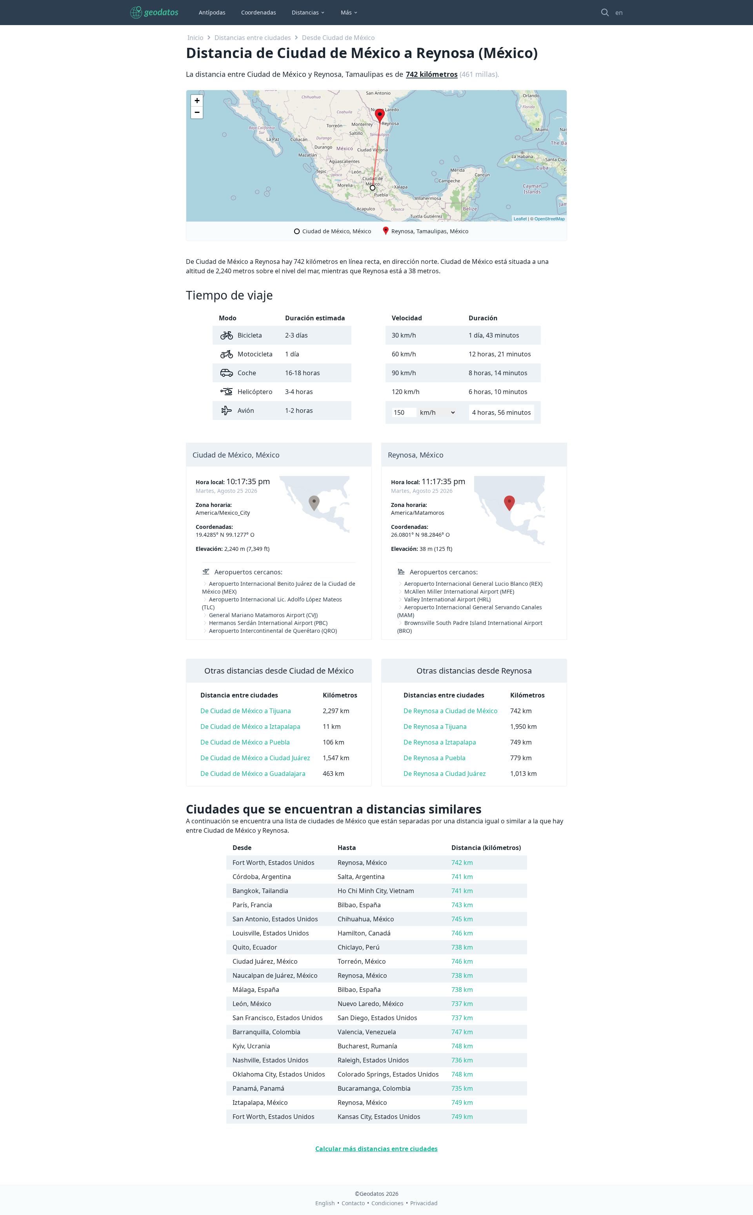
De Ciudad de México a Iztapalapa (250, 726)
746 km (462, 933)
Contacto (353, 1203)
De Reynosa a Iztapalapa (440, 742)
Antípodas (212, 12)
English (325, 1203)
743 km (462, 905)
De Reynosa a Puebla (435, 758)
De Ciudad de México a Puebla (245, 742)
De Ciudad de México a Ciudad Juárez (255, 758)
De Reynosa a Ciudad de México (451, 710)
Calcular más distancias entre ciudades (376, 1148)
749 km (462, 1102)
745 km (462, 919)
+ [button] (197, 100)
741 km (462, 876)
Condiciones (387, 1203)
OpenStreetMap (550, 218)
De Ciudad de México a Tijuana (245, 710)
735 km (462, 1088)
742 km (462, 862)
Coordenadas (258, 12)
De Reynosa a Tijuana (435, 726)
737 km (462, 1003)
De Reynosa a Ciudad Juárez (445, 773)
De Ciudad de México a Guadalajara (253, 773)
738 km (462, 947)
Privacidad (424, 1203)
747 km (462, 1032)
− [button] (197, 112)
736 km (462, 1060)
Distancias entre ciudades (253, 37)
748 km (462, 1046)
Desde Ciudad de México (338, 37)
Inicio (195, 37)
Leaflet (520, 218)
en (619, 12)
